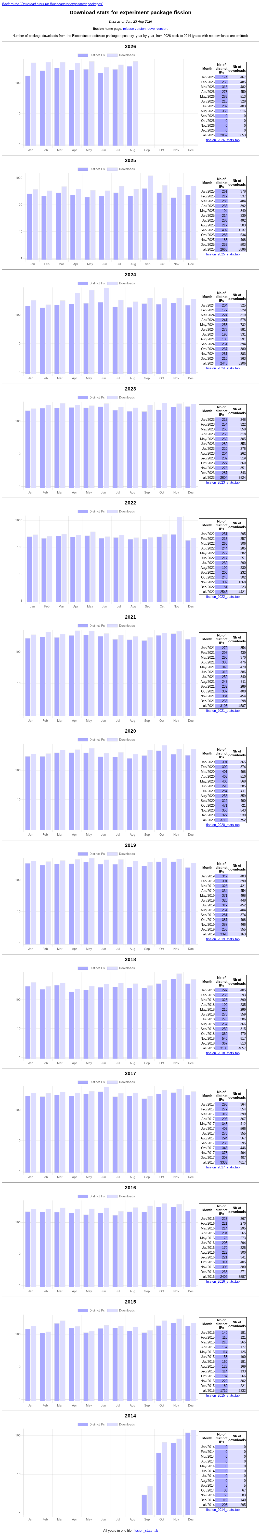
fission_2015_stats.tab (223, 1395)
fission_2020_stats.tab (223, 825)
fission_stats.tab (146, 1530)
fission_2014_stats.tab (223, 1510)
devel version (157, 29)
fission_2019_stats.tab (223, 939)
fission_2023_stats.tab (223, 482)
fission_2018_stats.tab (223, 1053)
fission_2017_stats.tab (223, 1167)
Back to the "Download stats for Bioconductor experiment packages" (52, 4)
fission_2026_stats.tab (223, 140)
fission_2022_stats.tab (223, 597)
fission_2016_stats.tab (223, 1281)
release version (134, 29)
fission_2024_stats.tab (223, 368)
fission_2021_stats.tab (223, 711)
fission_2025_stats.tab (223, 254)
